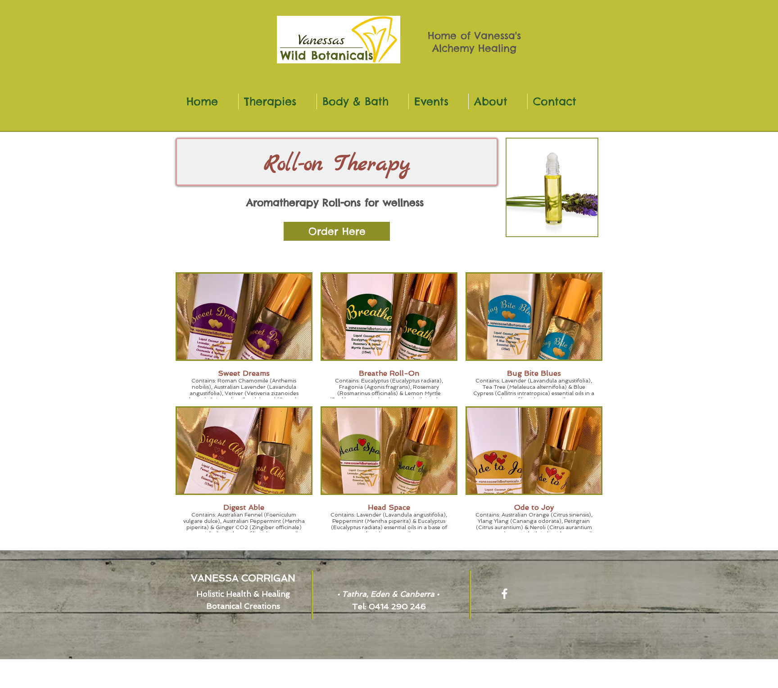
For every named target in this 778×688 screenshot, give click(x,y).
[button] (337, 231)
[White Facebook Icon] (504, 594)
